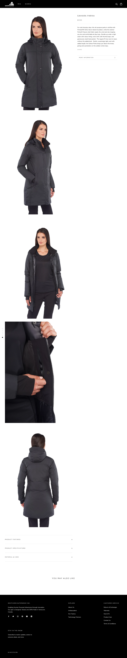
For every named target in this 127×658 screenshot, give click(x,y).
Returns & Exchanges (110, 607)
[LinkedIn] (31, 616)
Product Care (108, 617)
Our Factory (72, 614)
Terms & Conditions (110, 624)
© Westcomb (13, 652)
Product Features (12, 539)
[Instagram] (17, 616)
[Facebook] (84, 49)
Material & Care (12, 557)
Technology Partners (74, 617)
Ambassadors (72, 611)
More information (86, 57)
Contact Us (107, 620)
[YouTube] (27, 616)
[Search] (117, 4)
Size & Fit (107, 614)
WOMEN (28, 4)
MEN (19, 4)
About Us (71, 607)
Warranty (106, 611)
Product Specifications (15, 548)
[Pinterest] (89, 49)
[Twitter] (86, 49)
